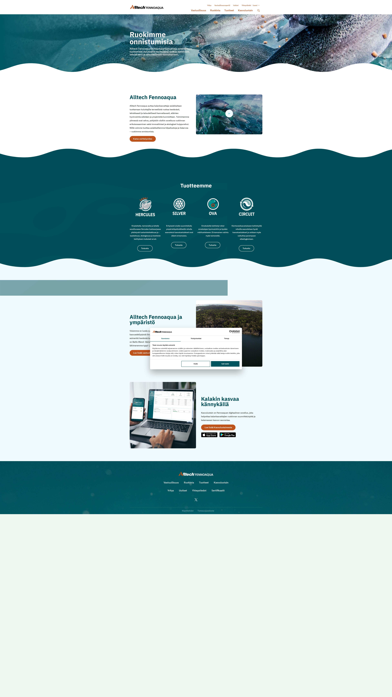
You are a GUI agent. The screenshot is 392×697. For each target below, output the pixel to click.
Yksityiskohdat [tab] (196, 338)
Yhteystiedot (246, 5)
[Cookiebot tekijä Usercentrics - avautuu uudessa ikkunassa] (231, 331)
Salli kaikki (225, 364)
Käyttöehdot (187, 510)
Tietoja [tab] (226, 338)
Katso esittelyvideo (142, 138)
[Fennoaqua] (196, 473)
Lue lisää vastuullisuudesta (146, 352)
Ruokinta (215, 10)
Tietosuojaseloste (206, 510)
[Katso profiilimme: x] (196, 499)
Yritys (209, 5)
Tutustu (145, 248)
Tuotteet (229, 10)
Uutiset (236, 5)
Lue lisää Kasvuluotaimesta (218, 427)
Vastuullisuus (198, 10)
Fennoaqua (150, 7)
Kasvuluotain (245, 10)
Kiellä (196, 364)
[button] (258, 10)
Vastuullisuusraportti (222, 5)
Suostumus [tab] (165, 338)
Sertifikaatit (218, 490)
